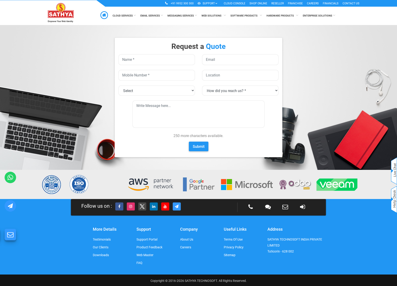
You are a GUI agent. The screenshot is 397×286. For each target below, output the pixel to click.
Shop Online (258, 3)
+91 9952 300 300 (182, 3)
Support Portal (146, 239)
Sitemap (229, 255)
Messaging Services (181, 15)
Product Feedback (149, 247)
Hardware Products (281, 15)
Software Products (245, 15)
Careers (313, 3)
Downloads (101, 255)
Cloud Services (123, 15)
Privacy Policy (234, 247)
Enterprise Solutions (318, 15)
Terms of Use (233, 239)
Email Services (150, 15)
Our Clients (100, 247)
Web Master (144, 255)
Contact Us (351, 3)
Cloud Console (234, 3)
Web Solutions (212, 15)
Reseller (277, 3)
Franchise (295, 3)
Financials (330, 3)
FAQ (139, 263)
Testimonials (102, 239)
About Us (186, 239)
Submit (198, 146)
